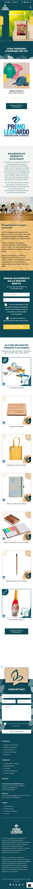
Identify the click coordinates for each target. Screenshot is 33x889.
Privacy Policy (14, 309)
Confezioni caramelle (16, 388)
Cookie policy (8, 809)
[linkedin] (27, 2)
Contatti (7, 813)
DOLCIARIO (16, 91)
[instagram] (30, 2)
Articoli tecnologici (10, 752)
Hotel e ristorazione (11, 771)
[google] (22, 2)
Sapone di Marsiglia (16, 426)
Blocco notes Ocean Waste (16, 504)
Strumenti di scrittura (11, 745)
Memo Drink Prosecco (16, 619)
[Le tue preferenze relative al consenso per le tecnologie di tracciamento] (1, 667)
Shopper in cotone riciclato (16, 465)
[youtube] (25, 2)
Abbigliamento (9, 766)
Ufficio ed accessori (10, 747)
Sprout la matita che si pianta (16, 581)
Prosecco (7, 754)
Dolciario (7, 768)
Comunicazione (9, 750)
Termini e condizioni (11, 811)
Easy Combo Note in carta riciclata (16, 542)
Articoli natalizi (9, 773)
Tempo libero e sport (11, 763)
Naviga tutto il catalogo (17, 106)
